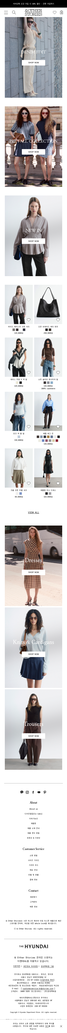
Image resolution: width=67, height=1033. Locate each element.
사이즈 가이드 (33, 860)
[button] (19, 304)
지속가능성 (33, 819)
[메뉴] (6, 12)
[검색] (14, 12)
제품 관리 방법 (33, 833)
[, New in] (33, 235)
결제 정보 (33, 880)
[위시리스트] (55, 13)
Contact (33, 890)
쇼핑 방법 (33, 855)
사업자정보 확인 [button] (47, 980)
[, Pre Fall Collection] (33, 146)
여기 (47, 1026)
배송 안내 (33, 870)
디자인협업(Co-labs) (33, 814)
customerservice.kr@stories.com (38, 989)
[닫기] (61, 4)
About (33, 802)
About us (33, 809)
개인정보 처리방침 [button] (30, 966)
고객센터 (33, 902)
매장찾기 (33, 897)
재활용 (33, 823)
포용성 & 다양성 (33, 838)
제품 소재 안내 (33, 828)
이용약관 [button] (16, 966)
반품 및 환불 (33, 875)
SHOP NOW (33, 63)
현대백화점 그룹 (47, 966)
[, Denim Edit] (33, 57)
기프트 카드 (33, 865)
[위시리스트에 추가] (29, 320)
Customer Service (33, 849)
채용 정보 (33, 907)
